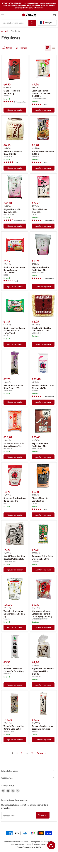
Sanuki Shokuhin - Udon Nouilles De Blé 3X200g (14, 557)
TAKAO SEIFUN (9, 731)
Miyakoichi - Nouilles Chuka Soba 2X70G (41, 329)
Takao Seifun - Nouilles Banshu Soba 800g (14, 727)
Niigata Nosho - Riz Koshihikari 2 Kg (40, 268)
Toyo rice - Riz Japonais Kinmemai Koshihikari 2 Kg (14, 614)
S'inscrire (42, 815)
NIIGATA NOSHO (9, 214)
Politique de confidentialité (41, 841)
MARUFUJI (35, 156)
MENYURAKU (8, 390)
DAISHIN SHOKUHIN (39, 98)
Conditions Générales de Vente (15, 841)
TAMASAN (35, 561)
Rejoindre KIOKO (40, 844)
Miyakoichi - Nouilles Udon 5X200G (13, 152)
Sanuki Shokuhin (10, 561)
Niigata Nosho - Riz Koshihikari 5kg (12, 210)
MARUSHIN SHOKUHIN (40, 619)
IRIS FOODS (8, 448)
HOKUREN (7, 674)
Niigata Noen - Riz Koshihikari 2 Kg (40, 444)
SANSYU (35, 731)
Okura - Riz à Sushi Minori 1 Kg (12, 92)
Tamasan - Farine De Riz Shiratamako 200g (42, 557)
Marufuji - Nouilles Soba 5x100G (43, 152)
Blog (29, 844)
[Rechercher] (32, 23)
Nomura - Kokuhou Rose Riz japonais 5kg (43, 386)
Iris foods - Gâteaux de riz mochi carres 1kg (14, 444)
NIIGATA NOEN (37, 448)
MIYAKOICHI (8, 156)
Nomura (35, 390)
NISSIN (6, 275)
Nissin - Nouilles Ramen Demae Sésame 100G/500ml (14, 270)
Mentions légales (17, 844)
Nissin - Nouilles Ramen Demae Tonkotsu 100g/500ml (14, 330)
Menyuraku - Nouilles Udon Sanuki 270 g (13, 386)
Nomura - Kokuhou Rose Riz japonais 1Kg (15, 499)
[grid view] (48, 48)
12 (32, 753)
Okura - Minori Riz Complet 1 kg (40, 499)
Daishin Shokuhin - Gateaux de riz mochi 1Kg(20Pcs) (41, 93)
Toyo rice (7, 619)
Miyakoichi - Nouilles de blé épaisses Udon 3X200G (43, 671)
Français (48, 22)
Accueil (4, 31)
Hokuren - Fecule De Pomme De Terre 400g (14, 670)
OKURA (6, 96)
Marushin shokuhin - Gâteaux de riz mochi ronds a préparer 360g (42, 614)
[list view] (54, 48)
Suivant (41, 753)
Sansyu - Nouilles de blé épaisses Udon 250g (42, 727)
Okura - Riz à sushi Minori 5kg (40, 210)
